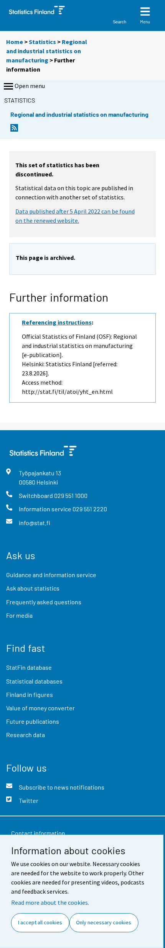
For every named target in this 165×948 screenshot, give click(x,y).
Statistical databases (34, 681)
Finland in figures (29, 694)
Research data (25, 734)
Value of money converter (40, 707)
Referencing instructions (57, 322)
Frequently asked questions (43, 601)
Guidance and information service (51, 574)
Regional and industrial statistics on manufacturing (46, 51)
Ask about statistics (32, 588)
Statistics (42, 42)
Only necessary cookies (103, 922)
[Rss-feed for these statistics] (14, 130)
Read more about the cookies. (50, 902)
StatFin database (29, 667)
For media (19, 615)
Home (14, 42)
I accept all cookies (40, 922)
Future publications (32, 721)
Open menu (30, 86)
